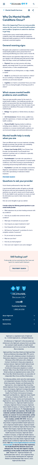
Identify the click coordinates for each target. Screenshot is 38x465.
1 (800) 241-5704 (19, 309)
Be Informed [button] (7, 320)
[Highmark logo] (18, 4)
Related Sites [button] (7, 324)
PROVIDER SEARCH (9, 177)
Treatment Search (19, 268)
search (34, 4)
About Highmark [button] (8, 316)
